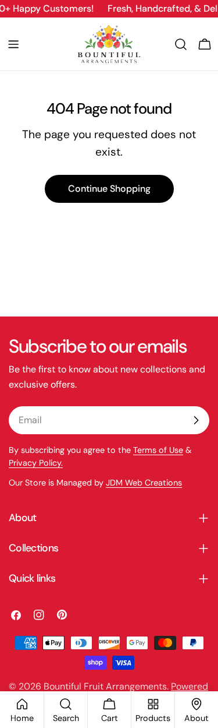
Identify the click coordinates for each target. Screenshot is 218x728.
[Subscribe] (196, 420)
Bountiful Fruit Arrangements (105, 686)
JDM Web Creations (144, 482)
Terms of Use (158, 450)
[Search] (180, 44)
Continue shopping (109, 188)
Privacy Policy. (36, 463)
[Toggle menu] (13, 44)
